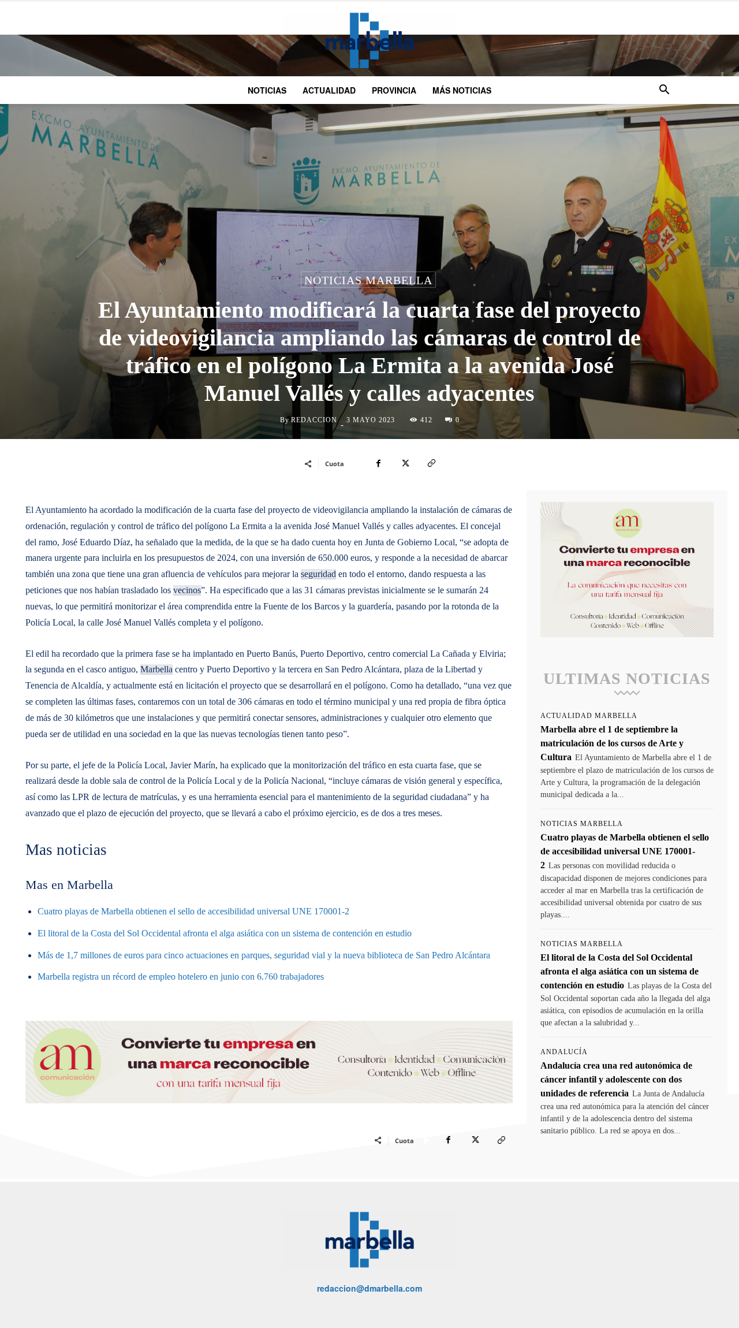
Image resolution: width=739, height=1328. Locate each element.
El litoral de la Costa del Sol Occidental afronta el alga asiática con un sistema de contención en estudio (225, 933)
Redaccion (314, 419)
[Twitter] (404, 463)
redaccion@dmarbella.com (369, 1288)
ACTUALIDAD (329, 90)
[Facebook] (378, 463)
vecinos (187, 590)
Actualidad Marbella (588, 715)
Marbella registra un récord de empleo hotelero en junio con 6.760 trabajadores (181, 976)
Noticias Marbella (368, 280)
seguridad (318, 574)
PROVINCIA (394, 90)
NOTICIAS (267, 90)
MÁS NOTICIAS (461, 90)
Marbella (156, 669)
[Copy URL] (431, 463)
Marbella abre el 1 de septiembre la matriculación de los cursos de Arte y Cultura (612, 743)
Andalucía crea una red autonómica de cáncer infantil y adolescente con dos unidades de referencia (616, 1079)
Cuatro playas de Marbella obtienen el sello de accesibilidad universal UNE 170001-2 (193, 911)
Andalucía (564, 1051)
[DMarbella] (369, 40)
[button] (664, 90)
